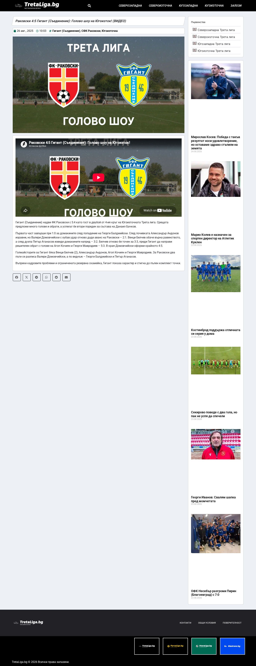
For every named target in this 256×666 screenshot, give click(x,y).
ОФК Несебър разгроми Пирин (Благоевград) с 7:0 (213, 593)
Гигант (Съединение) (66, 31)
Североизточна (160, 5)
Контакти (185, 622)
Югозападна (188, 5)
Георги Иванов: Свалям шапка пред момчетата (213, 499)
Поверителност (232, 622)
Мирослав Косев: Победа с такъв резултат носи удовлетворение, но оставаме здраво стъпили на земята (215, 142)
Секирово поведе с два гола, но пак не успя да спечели (214, 414)
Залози (236, 5)
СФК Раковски (91, 31)
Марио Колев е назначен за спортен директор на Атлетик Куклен (212, 238)
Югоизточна (214, 5)
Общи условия (207, 622)
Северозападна (130, 5)
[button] (89, 6)
